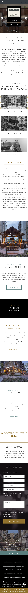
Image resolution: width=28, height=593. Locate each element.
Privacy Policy (11, 514)
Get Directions (14, 417)
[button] (22, 2)
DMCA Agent (20, 566)
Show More (22, 498)
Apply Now (14, 20)
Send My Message (14, 521)
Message (7, 502)
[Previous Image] (2, 18)
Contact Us (6, 577)
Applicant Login (18, 562)
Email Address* (9, 485)
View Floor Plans (14, 349)
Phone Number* (9, 489)
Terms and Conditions (9, 566)
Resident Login (8, 562)
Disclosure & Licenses (9, 573)
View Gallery (14, 24)
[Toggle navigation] (2, 2)
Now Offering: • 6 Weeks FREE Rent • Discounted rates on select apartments (14, 590)
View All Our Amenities (14, 162)
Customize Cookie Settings (17, 577)
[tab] (11, 30)
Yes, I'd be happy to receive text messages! (13, 494)
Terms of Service (7, 516)
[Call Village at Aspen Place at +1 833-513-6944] (25, 2)
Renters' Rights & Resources (14, 569)
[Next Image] (26, 18)
